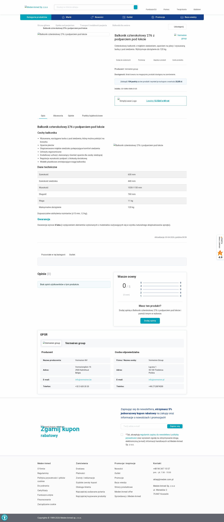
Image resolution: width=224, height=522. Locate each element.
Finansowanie (44, 499)
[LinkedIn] (178, 518)
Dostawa (80, 468)
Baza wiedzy (121, 482)
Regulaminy (43, 473)
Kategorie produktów (37, 17)
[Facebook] (165, 518)
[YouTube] (185, 518)
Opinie (71, 115)
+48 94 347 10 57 (161, 468)
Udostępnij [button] (179, 27)
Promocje (119, 478)
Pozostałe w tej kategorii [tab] (53, 254)
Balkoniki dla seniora (121, 25)
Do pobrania (43, 486)
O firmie (41, 468)
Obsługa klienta (83, 487)
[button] (4, 517)
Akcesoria (58, 115)
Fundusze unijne (45, 495)
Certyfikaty (42, 490)
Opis (43, 115)
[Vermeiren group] (51, 343)
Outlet (117, 473)
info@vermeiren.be (83, 380)
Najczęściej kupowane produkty (91, 496)
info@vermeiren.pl (156, 380)
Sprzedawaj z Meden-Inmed (128, 496)
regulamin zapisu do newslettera (155, 434)
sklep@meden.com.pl (163, 479)
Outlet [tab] (72, 254)
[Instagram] (172, 518)
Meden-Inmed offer (124, 492)
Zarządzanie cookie (46, 504)
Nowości (119, 468)
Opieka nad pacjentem (65, 25)
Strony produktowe (123, 487)
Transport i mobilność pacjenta (93, 25)
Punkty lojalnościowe (92, 115)
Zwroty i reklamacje (85, 478)
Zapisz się (175, 426)
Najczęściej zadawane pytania (90, 492)
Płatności (80, 473)
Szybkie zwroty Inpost (86, 482)
